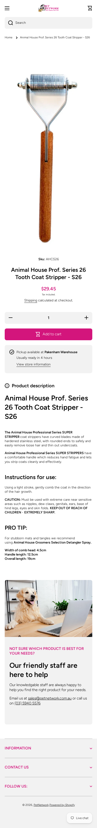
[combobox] (48, 23)
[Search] (9, 23)
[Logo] (48, 8)
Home (8, 37)
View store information (33, 364)
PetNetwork (41, 805)
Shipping (30, 300)
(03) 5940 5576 (27, 703)
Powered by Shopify (62, 805)
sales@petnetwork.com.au (50, 698)
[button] (90, 8)
